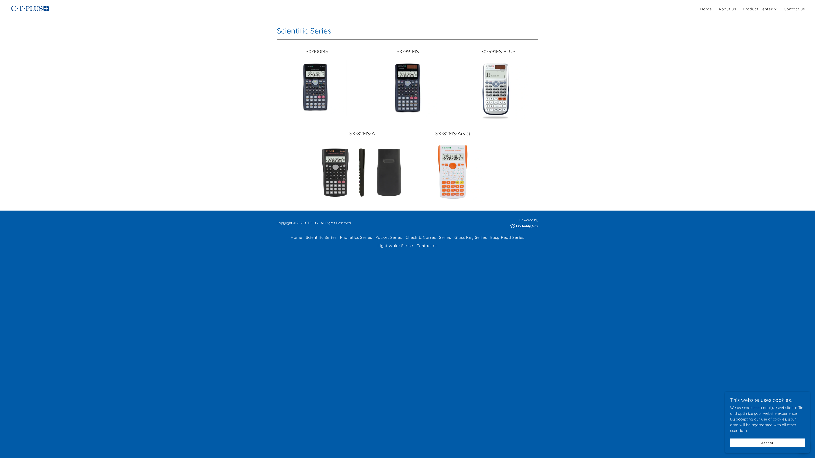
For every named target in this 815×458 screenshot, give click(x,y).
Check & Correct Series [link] (428, 237)
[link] (30, 8)
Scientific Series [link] (321, 237)
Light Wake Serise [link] (395, 245)
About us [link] (727, 9)
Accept (767, 443)
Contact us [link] (794, 9)
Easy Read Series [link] (507, 237)
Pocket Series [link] (388, 237)
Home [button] (296, 237)
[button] (760, 9)
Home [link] (706, 9)
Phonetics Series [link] (356, 237)
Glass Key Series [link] (470, 237)
